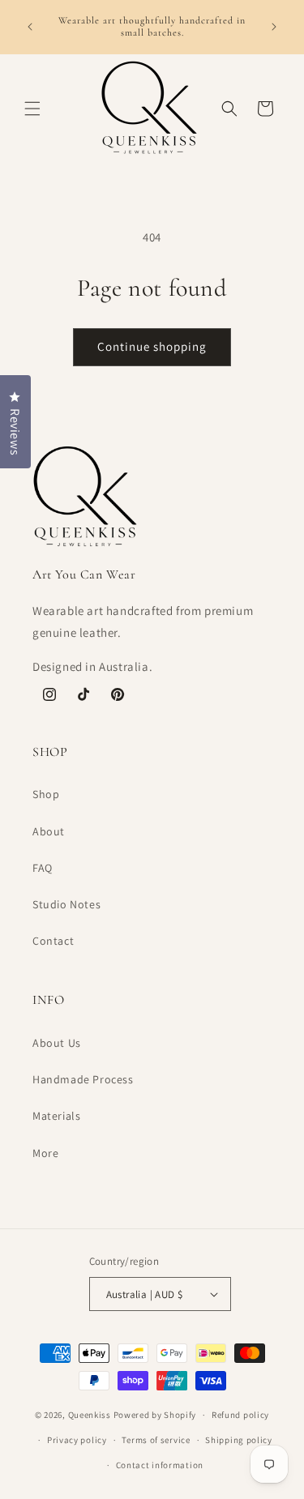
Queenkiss (89, 1414)
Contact (53, 940)
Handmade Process (83, 1079)
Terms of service (156, 1440)
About (48, 831)
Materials (56, 1115)
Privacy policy (77, 1440)
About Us (56, 1043)
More (45, 1153)
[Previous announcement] (30, 27)
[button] (32, 108)
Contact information (159, 1465)
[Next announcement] (274, 27)
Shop (45, 794)
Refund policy (240, 1414)
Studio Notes (66, 904)
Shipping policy (238, 1440)
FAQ (42, 868)
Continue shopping (152, 346)
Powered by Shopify (155, 1414)
